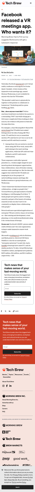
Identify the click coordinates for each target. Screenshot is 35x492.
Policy (24, 482)
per (9, 107)
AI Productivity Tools (27, 79)
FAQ (3, 411)
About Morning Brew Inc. (10, 400)
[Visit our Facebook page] (7, 386)
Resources (18, 374)
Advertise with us (7, 403)
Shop (4, 406)
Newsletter (7, 377)
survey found (5, 130)
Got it (17, 487)
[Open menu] (30, 3)
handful (4, 245)
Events (26, 374)
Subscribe (17, 293)
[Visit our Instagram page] (3, 386)
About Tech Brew (8, 381)
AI (8, 79)
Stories (4, 374)
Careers (4, 409)
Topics (11, 374)
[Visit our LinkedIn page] (10, 386)
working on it (14, 235)
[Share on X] (5, 311)
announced (20, 84)
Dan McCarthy (9, 72)
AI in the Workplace (15, 79)
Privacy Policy (17, 475)
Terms (14, 482)
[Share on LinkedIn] (9, 311)
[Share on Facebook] (1, 311)
